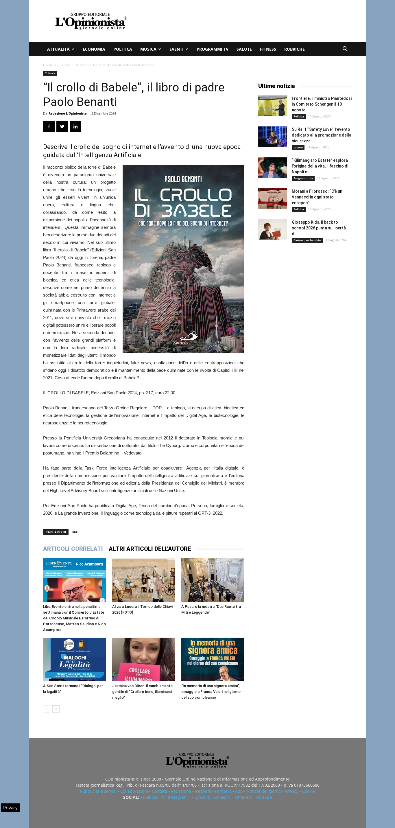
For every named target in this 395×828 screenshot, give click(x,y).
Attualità (58, 49)
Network (203, 791)
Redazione (181, 791)
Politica (122, 49)
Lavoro (298, 147)
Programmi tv (212, 49)
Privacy (291, 791)
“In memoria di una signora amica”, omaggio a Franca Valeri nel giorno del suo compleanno (211, 692)
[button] (345, 49)
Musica (148, 49)
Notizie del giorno (264, 791)
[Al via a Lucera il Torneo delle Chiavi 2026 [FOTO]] (143, 580)
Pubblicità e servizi (98, 791)
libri (75, 532)
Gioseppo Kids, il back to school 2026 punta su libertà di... (319, 228)
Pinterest (243, 797)
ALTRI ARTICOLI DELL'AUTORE (150, 548)
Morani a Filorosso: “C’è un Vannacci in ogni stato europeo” (317, 197)
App (239, 791)
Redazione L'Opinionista (68, 113)
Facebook (149, 797)
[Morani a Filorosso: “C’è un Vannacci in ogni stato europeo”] (272, 198)
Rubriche (294, 49)
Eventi (176, 49)
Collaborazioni (134, 791)
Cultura (64, 64)
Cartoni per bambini (308, 240)
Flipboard (200, 797)
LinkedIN (222, 797)
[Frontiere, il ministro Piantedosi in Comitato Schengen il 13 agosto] (272, 105)
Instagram (178, 797)
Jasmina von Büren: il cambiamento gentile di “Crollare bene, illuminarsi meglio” (142, 692)
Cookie (308, 791)
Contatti (159, 791)
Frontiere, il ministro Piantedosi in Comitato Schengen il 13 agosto (322, 104)
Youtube (264, 797)
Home (48, 64)
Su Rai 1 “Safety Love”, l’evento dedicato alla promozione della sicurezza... (321, 135)
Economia (94, 49)
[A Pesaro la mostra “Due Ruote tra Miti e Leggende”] (212, 580)
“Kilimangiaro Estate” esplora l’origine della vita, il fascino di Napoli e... (320, 166)
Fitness (268, 49)
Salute (244, 49)
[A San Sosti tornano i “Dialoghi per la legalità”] (74, 659)
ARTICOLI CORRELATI (73, 548)
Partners (223, 791)
